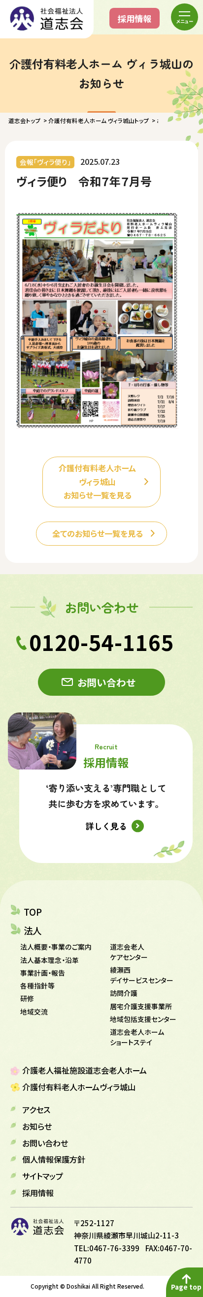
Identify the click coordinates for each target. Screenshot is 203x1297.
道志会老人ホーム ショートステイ (137, 1037)
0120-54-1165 (101, 641)
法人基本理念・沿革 (49, 960)
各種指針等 (37, 985)
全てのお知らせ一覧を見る (97, 533)
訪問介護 (123, 993)
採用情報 (134, 18)
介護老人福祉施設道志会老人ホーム (84, 1070)
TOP (33, 911)
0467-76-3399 (114, 1248)
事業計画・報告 (42, 973)
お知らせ (37, 1126)
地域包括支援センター (143, 1019)
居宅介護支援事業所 (141, 1006)
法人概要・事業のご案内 (56, 947)
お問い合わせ (106, 682)
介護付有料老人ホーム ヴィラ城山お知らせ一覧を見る (97, 481)
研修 (27, 998)
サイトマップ (42, 1176)
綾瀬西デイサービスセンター (141, 975)
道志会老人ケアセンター (129, 952)
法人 (32, 930)
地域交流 (34, 1012)
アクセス (36, 1109)
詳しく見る (106, 826)
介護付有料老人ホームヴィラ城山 (78, 1087)
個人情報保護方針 (53, 1159)
